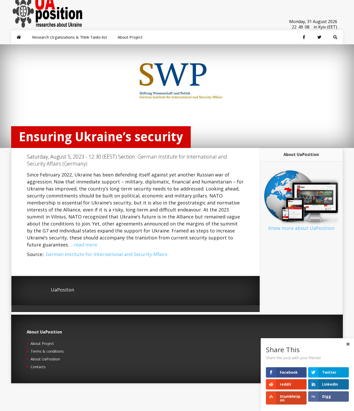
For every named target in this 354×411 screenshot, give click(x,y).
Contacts (38, 366)
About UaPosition (45, 359)
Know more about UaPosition (301, 228)
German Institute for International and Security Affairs (106, 254)
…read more (83, 245)
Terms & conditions (47, 351)
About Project (42, 343)
